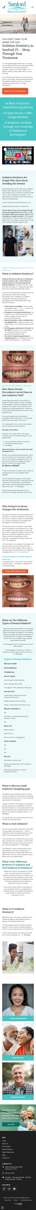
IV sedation (20, 308)
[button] (32, 7)
